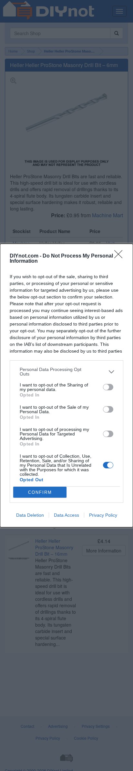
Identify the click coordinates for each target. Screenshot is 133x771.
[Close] (120, 256)
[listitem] (66, 371)
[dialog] (66, 385)
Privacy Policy (103, 515)
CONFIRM (40, 492)
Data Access (66, 515)
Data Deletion (30, 515)
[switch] (108, 387)
